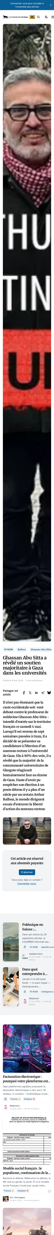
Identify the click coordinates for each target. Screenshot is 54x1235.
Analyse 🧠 (29, 1099)
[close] (50, 5)
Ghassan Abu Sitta (41, 649)
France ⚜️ (15, 1099)
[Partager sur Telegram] (43, 693)
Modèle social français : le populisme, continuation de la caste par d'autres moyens (25, 1172)
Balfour (22, 649)
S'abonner (27, 872)
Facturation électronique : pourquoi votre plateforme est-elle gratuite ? (26, 1081)
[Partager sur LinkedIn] (36, 693)
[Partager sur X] (30, 693)
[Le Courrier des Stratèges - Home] (19, 17)
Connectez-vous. (27, 883)
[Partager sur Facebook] (24, 693)
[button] (38, 17)
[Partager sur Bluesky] (49, 692)
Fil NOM (8, 649)
